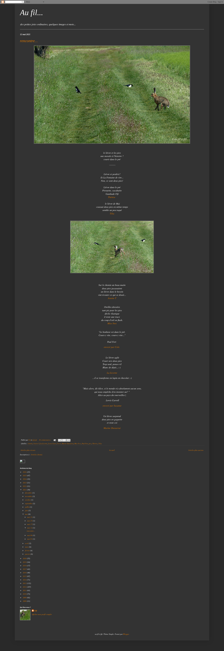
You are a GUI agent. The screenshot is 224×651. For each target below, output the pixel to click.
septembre (29, 503)
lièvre (59, 443)
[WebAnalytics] (22, 462)
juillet (27, 507)
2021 (25, 489)
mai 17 (30, 524)
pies (90, 443)
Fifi (35, 611)
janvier (28, 554)
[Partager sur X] (64, 440)
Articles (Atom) (36, 454)
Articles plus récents (28, 450)
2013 (25, 583)
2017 (25, 569)
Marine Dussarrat (68, 443)
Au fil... (31, 12)
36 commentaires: (45, 440)
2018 (25, 565)
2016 (25, 572)
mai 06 (30, 535)
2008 (25, 601)
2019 (25, 562)
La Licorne (43, 443)
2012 (25, 587)
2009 (25, 597)
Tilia (100, 443)
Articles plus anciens (195, 450)
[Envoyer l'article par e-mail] (54, 440)
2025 (25, 475)
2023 (25, 482)
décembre (28, 492)
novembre (29, 496)
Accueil (112, 450)
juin (26, 510)
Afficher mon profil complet (42, 614)
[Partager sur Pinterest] (69, 440)
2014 (25, 579)
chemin (30, 443)
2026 (25, 472)
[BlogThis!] (61, 440)
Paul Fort (85, 443)
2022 (25, 486)
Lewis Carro (52, 443)
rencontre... (29, 41)
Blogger (126, 634)
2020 (25, 558)
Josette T (36, 443)
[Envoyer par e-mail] (59, 440)
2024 (25, 479)
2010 (25, 594)
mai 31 (30, 517)
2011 (25, 590)
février (27, 550)
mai (26, 514)
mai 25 (30, 520)
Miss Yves (77, 443)
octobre (28, 500)
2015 (25, 576)
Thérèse (112, 197)
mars (27, 547)
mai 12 (30, 527)
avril (27, 543)
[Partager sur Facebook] (66, 440)
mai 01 (30, 539)
